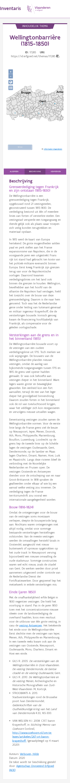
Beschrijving (35, 171)
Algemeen (14, 171)
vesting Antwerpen (30, 625)
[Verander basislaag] (10, 88)
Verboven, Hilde (29, 754)
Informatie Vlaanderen (53, 149)
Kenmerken (56, 171)
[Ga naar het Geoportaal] (10, 82)
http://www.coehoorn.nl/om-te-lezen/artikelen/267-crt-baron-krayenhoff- (32, 736)
